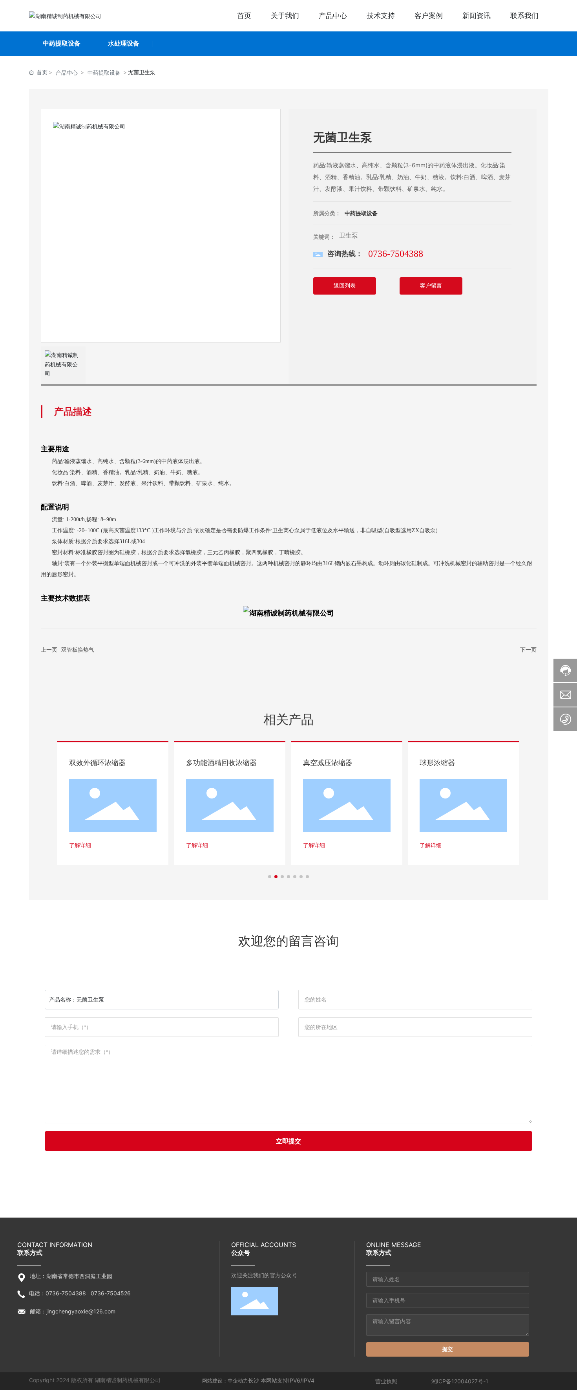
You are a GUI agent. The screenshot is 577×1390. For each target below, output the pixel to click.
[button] (269, 876)
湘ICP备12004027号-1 (459, 1381)
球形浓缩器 (437, 762)
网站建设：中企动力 (225, 1380)
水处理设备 (123, 43)
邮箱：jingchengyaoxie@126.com (72, 1311)
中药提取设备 (61, 43)
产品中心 (67, 72)
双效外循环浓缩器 (97, 762)
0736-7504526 (111, 1293)
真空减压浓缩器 (327, 762)
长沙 (253, 1380)
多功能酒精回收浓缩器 (221, 762)
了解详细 (80, 845)
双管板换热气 (77, 649)
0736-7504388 (395, 254)
